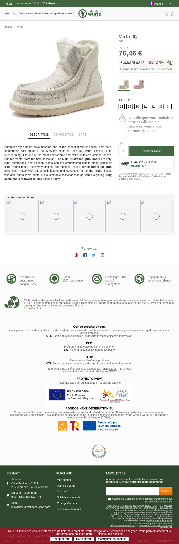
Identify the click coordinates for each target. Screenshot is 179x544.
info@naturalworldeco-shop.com (30, 507)
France (158, 3)
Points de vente (66, 485)
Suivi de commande (69, 497)
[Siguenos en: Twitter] (94, 255)
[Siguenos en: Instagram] (102, 255)
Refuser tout (84, 539)
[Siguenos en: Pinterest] (76, 255)
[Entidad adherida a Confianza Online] (80, 451)
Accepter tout (61, 539)
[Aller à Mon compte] (166, 13)
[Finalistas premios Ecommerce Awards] (99, 451)
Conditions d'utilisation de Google (142, 177)
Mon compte (64, 479)
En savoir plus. (32, 308)
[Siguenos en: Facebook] (85, 255)
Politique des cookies (109, 533)
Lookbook (63, 491)
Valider (165, 491)
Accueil (8, 27)
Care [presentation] (82, 134)
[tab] (39, 135)
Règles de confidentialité (122, 526)
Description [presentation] (39, 134)
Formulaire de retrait (69, 509)
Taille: (125, 100)
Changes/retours (67, 503)
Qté (121, 143)
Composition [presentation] (64, 134)
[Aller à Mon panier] (173, 13)
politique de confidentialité (159, 520)
